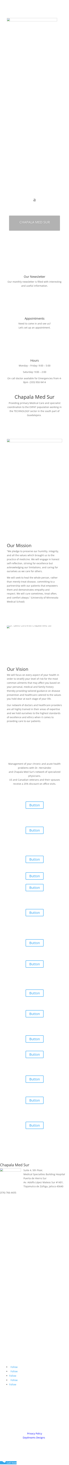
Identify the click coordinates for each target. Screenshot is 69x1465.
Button (34, 805)
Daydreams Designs (34, 1437)
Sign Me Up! (34, 293)
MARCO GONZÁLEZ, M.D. (36, 640)
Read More (20, 531)
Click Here (34, 335)
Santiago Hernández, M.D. (37, 520)
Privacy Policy (34, 1433)
